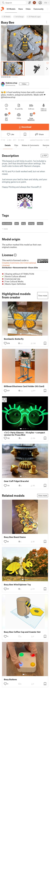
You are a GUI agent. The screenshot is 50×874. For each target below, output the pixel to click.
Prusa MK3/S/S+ (31, 119)
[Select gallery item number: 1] (21, 333)
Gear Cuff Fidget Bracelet (16, 481)
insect (40, 223)
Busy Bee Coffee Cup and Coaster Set (22, 632)
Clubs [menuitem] (28, 9)
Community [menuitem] (38, 9)
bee (16, 223)
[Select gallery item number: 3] (25, 333)
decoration (7, 223)
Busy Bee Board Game (15, 537)
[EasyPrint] (29, 3)
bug (23, 223)
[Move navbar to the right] (47, 9)
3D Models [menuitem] (11, 9)
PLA (6, 120)
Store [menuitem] (20, 9)
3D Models (7, 16)
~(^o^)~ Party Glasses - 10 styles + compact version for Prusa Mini (24, 433)
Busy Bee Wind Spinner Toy (17, 584)
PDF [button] (45, 155)
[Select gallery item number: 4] (27, 333)
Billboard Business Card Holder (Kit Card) (24, 386)
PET (6, 118)
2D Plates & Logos (34, 16)
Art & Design (19, 16)
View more (42, 295)
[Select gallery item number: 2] (23, 333)
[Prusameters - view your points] (34, 2)
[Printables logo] (2, 9)
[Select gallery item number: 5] (28, 333)
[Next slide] (47, 69)
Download (26, 127)
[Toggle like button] (5, 343)
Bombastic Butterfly (14, 339)
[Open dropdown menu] (46, 22)
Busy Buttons (10, 679)
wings (31, 223)
